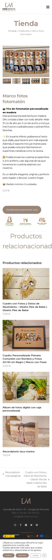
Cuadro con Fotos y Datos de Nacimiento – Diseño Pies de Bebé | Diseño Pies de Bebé (35, 479)
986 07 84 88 (19, 513)
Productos (23, 31)
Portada (12, 31)
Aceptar (8, 555)
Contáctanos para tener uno (22, 209)
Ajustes (35, 555)
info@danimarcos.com (26, 516)
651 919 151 (33, 513)
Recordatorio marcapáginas (12, 474)
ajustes (37, 550)
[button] (47, 7)
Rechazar (22, 555)
